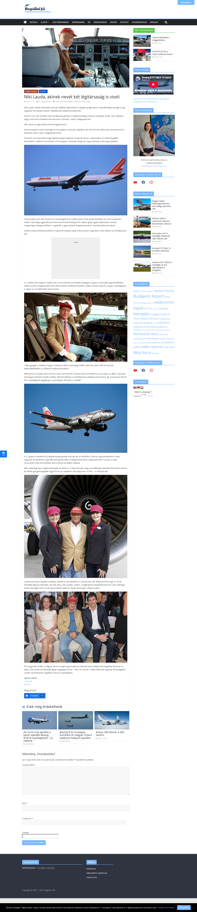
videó (136, 347)
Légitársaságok (61, 22)
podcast (166, 330)
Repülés (34, 22)
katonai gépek (145, 322)
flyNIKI (27, 684)
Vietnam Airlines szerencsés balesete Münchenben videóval (161, 221)
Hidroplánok (100, 22)
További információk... (167, 908)
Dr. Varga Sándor (44, 101)
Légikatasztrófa (141, 326)
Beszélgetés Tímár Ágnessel (154, 166)
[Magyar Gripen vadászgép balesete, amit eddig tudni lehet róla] (142, 199)
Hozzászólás (29, 764)
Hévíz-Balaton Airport (146, 318)
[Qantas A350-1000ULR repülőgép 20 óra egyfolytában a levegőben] (142, 261)
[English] (135, 387)
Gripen (155, 309)
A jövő (44, 22)
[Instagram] (151, 182)
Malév (165, 327)
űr (149, 353)
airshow (144, 291)
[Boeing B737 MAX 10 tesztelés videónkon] (142, 247)
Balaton (159, 291)
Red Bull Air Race (145, 334)
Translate (150, 396)
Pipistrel (159, 330)
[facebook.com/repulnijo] (143, 370)
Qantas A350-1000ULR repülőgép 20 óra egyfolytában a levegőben (162, 266)
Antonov (151, 291)
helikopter (163, 308)
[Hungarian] (142, 387)
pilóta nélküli (151, 330)
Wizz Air (140, 352)
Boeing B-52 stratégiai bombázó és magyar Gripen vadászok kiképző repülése (76, 735)
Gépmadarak (78, 22)
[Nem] (193, 907)
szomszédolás (153, 342)
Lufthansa (163, 322)
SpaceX (143, 343)
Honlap (25, 832)
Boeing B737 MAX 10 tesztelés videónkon (161, 249)
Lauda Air (77, 101)
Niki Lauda (86, 101)
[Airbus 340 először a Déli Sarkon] (111, 712)
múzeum (137, 330)
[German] (138, 387)
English (154, 22)
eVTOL (148, 308)
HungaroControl (160, 314)
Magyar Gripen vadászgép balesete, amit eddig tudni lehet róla (161, 205)
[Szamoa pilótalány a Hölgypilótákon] (142, 36)
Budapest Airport (148, 296)
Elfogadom (184, 907)
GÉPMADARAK (28, 868)
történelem (168, 342)
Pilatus (144, 330)
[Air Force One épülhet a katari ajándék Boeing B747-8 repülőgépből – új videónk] (39, 712)
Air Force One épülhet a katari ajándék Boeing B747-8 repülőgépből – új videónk (38, 736)
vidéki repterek (152, 347)
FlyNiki (70, 101)
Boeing (64, 101)
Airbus (57, 101)
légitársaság (156, 326)
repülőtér (162, 339)
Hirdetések (91, 868)
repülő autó (163, 334)
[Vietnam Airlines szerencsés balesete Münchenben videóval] (142, 217)
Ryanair (170, 338)
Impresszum (91, 877)
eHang (142, 303)
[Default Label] (151, 370)
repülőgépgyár (139, 338)
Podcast (124, 22)
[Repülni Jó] (37, 4)
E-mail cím (27, 818)
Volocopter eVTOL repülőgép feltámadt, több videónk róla (161, 236)
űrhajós (155, 353)
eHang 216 (150, 303)
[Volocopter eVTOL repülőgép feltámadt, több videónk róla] (142, 232)
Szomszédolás (139, 22)
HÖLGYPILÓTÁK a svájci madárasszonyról (162, 52)
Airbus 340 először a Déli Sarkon (110, 734)
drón (167, 296)
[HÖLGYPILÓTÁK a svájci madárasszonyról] (142, 50)
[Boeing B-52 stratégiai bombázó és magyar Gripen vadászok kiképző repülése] (75, 712)
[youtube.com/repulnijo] (135, 370)
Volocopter (169, 347)
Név (24, 803)
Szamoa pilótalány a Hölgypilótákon (161, 38)
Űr (89, 22)
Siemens (136, 343)
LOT (154, 323)
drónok (136, 303)
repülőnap (152, 338)
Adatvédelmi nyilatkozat (96, 873)
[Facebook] (143, 182)
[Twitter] (135, 182)
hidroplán (141, 313)
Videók (113, 22)
